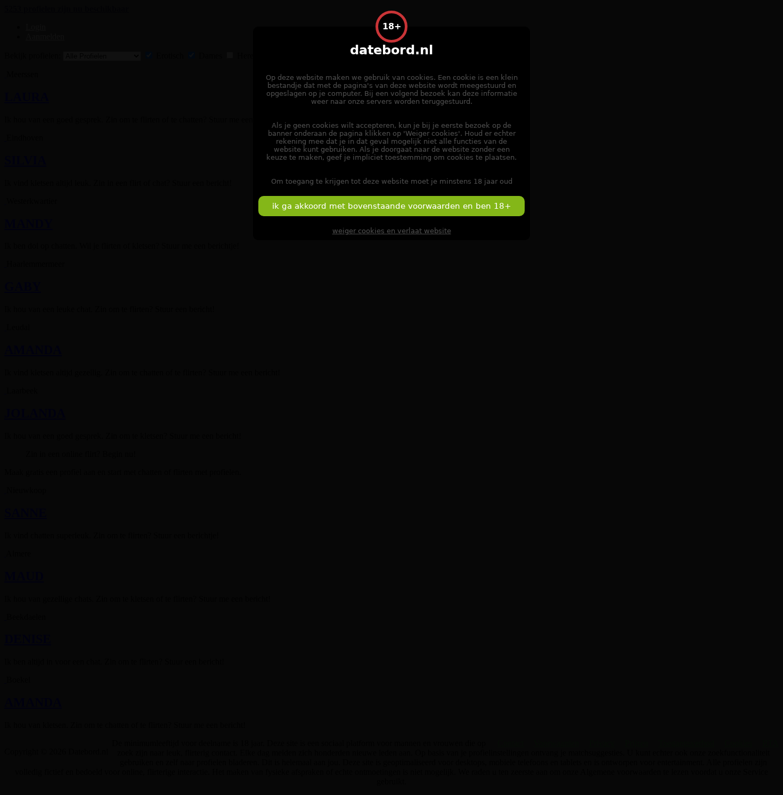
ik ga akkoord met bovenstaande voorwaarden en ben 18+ (391, 206)
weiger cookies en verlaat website (391, 231)
